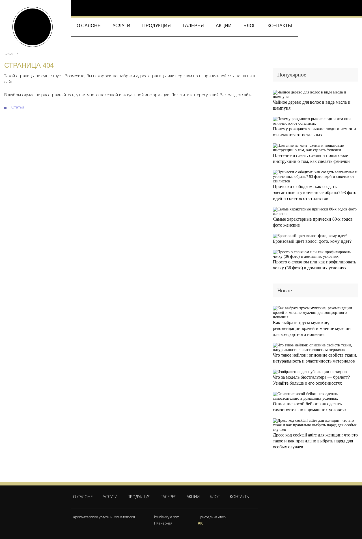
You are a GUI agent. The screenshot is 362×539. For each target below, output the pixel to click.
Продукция (156, 25)
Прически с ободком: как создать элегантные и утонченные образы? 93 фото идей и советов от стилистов (314, 192)
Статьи (17, 107)
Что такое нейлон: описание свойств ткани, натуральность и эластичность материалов (315, 358)
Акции (224, 25)
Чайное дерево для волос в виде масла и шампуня (311, 105)
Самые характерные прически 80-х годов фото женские (313, 222)
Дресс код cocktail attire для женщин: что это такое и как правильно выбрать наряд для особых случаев (315, 441)
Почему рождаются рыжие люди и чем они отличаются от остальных (314, 131)
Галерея (193, 25)
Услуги (121, 25)
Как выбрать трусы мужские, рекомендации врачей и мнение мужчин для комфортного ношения (312, 328)
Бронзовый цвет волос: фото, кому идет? (312, 241)
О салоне (89, 25)
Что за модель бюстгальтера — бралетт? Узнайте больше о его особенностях (311, 380)
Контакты (280, 25)
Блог (250, 25)
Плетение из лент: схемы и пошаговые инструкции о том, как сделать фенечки (311, 158)
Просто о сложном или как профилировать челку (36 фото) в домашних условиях (314, 264)
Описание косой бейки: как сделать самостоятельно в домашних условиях (310, 406)
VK (200, 523)
